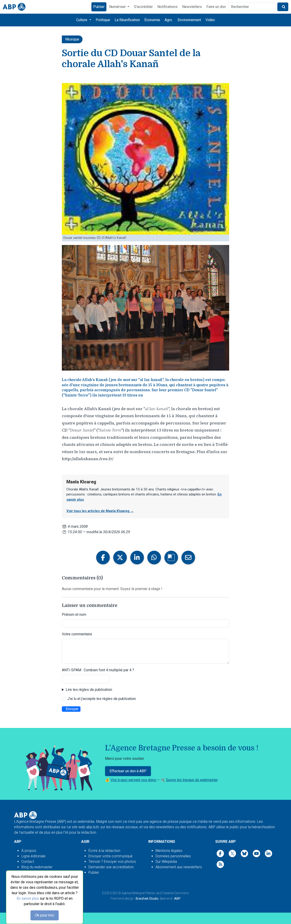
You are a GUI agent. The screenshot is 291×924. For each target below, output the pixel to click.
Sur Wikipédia (166, 861)
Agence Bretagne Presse (138, 893)
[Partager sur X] (120, 557)
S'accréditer (143, 7)
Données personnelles (173, 856)
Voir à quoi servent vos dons (133, 780)
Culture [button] (82, 20)
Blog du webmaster (37, 867)
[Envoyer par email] (188, 557)
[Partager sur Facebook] (103, 557)
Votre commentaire (77, 634)
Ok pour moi (44, 915)
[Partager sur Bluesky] (171, 557)
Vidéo (210, 20)
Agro (168, 20)
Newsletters (192, 7)
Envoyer (72, 709)
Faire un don (216, 7)
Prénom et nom (74, 614)
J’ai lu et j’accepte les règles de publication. (101, 699)
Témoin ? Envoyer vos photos (112, 861)
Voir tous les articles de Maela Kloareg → (100, 511)
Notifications (167, 7)
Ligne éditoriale (33, 856)
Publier (99, 7)
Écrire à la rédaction (104, 850)
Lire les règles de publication (89, 689)
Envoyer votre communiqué (110, 856)
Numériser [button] (118, 7)
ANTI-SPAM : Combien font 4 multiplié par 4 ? (98, 670)
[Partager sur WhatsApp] (154, 557)
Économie (152, 20)
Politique (103, 20)
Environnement (189, 20)
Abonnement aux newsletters (179, 867)
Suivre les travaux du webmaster (192, 780)
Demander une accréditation (111, 867)
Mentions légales (169, 850)
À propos (28, 850)
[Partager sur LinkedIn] (137, 557)
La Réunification (127, 20)
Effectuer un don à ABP (128, 771)
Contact (27, 861)
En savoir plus (28, 898)
